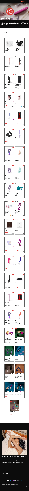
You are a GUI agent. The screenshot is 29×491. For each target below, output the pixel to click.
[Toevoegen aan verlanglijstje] (5, 47)
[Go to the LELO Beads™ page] (9, 206)
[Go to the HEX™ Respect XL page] (9, 224)
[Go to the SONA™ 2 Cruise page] (9, 261)
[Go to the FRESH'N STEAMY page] (14, 405)
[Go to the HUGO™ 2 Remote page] (9, 134)
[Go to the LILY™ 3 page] (19, 170)
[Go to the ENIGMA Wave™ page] (9, 152)
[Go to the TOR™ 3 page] (9, 170)
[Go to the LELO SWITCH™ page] (9, 297)
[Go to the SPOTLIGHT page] (9, 387)
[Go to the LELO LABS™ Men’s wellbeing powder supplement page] (19, 43)
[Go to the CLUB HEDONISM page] (9, 351)
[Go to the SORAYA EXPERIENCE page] (19, 351)
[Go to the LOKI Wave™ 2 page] (9, 188)
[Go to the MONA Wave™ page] (19, 261)
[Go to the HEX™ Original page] (19, 224)
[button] (2, 4)
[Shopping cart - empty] (26, 4)
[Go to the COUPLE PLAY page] (19, 333)
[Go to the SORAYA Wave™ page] (19, 206)
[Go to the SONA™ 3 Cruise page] (9, 97)
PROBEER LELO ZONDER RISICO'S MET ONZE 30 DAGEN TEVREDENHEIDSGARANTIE (11, 1)
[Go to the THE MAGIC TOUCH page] (9, 369)
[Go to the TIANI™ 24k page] (9, 333)
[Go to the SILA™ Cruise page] (9, 243)
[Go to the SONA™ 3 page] (19, 97)
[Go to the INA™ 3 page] (19, 315)
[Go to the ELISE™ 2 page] (9, 279)
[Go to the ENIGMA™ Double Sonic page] (9, 315)
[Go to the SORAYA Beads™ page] (19, 134)
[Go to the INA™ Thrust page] (19, 61)
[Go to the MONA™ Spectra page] (9, 61)
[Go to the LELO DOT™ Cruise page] (19, 152)
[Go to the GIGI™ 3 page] (9, 116)
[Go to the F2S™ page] (19, 297)
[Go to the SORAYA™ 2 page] (19, 243)
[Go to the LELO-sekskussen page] (19, 279)
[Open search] (22, 4)
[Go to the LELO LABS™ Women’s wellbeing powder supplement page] (9, 43)
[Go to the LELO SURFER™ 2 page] (9, 79)
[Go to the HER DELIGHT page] (19, 387)
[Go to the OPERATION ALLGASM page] (19, 369)
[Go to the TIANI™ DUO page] (19, 188)
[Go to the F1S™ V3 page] (19, 116)
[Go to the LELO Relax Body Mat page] (19, 79)
